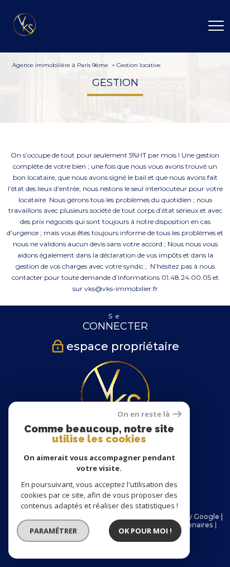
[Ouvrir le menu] (216, 26)
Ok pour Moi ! (145, 531)
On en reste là (143, 414)
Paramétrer (53, 531)
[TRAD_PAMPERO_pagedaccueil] (24, 33)
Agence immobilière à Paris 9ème (60, 65)
